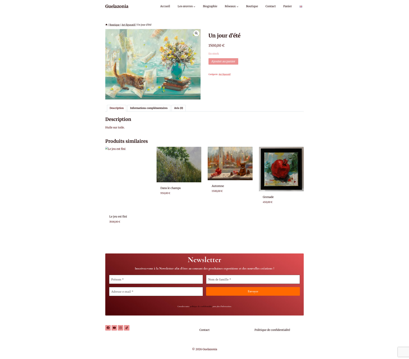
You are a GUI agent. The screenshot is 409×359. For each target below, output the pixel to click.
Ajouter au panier (223, 61)
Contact (271, 6)
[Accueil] (106, 24)
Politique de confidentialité (272, 330)
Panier (287, 6)
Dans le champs (170, 188)
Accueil (165, 6)
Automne (218, 186)
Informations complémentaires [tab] (149, 108)
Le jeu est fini (118, 216)
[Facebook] (108, 328)
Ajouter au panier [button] (172, 202)
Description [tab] (117, 108)
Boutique (252, 6)
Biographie (210, 6)
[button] (196, 33)
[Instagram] (120, 328)
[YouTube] (114, 328)
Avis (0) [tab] (178, 108)
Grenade (268, 197)
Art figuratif (225, 74)
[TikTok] (126, 328)
